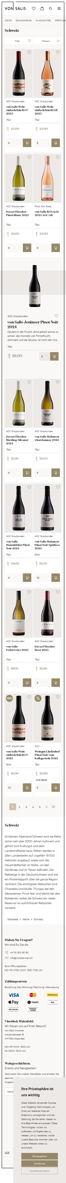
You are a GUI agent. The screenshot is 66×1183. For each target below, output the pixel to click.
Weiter (46, 806)
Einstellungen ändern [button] (39, 1170)
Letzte (53, 806)
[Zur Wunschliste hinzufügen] (29, 52)
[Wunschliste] (33, 8)
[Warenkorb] (42, 8)
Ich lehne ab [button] (39, 1163)
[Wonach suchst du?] (50, 8)
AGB (7, 1152)
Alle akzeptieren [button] (39, 1156)
